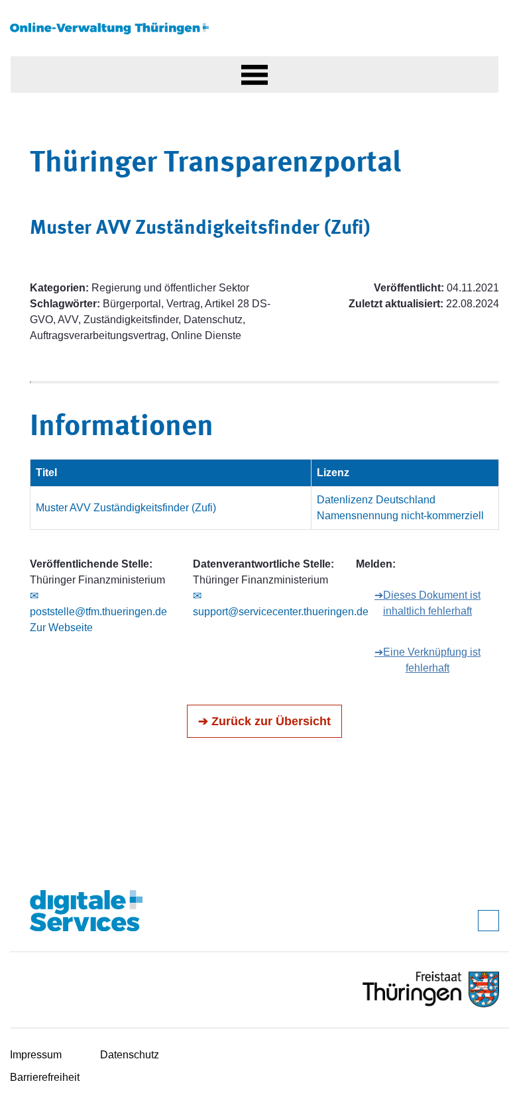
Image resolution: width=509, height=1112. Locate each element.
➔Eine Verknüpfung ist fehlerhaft (427, 660)
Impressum (36, 1054)
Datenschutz (129, 1054)
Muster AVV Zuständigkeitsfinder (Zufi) (126, 507)
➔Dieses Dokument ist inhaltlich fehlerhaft (427, 603)
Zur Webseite (61, 627)
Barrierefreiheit (45, 1077)
